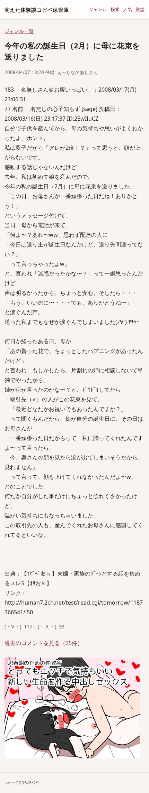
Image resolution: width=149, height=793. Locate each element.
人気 (127, 9)
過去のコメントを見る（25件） (44, 643)
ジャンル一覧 (19, 31)
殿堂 (139, 9)
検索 (115, 9)
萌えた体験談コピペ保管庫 (37, 9)
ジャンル (98, 9)
